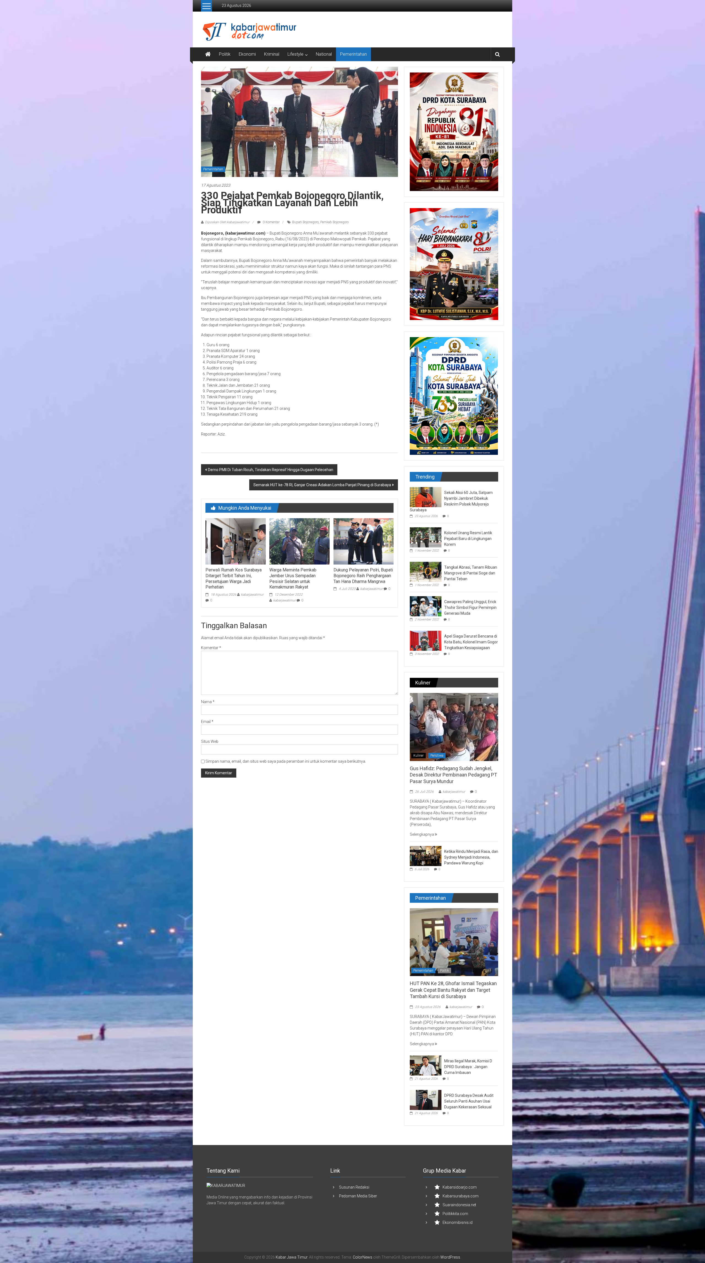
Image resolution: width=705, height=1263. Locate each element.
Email (207, 721)
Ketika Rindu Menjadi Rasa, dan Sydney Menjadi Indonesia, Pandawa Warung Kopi (471, 857)
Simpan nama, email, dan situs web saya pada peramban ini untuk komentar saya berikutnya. (285, 761)
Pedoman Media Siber (358, 1196)
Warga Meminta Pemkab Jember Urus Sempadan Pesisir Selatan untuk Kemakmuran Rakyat (292, 578)
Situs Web (209, 741)
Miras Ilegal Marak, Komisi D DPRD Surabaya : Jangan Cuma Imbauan (468, 1067)
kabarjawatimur (252, 594)
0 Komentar (271, 222)
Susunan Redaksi (354, 1187)
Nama (208, 702)
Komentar (211, 648)
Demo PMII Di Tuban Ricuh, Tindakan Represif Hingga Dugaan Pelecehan (270, 469)
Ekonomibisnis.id (458, 1222)
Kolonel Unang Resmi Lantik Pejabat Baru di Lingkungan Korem (468, 539)
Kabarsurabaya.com (461, 1196)
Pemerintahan (353, 54)
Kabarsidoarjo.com (460, 1187)
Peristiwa (436, 755)
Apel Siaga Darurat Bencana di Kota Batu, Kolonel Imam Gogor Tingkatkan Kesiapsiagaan (471, 642)
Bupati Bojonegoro (305, 222)
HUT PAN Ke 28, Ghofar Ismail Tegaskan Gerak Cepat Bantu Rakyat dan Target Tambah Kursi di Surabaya (453, 989)
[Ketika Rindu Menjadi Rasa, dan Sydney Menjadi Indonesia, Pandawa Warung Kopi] (425, 855)
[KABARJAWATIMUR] (226, 1185)
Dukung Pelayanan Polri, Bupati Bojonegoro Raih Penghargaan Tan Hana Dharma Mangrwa (363, 575)
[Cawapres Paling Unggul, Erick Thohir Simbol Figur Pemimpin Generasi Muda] (425, 606)
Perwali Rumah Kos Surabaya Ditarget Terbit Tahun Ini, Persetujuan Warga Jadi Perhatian (233, 578)
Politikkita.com (455, 1213)
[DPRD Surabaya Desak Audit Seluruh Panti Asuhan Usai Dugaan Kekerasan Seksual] (425, 1099)
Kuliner (418, 755)
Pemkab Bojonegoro (334, 222)
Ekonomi (247, 54)
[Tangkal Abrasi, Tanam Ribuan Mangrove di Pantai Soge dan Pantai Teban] (425, 571)
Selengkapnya (422, 834)
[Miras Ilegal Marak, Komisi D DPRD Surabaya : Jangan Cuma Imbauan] (425, 1065)
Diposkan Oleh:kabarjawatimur (227, 222)
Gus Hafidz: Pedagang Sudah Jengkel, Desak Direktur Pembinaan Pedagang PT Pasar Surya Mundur (453, 774)
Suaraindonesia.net (459, 1205)
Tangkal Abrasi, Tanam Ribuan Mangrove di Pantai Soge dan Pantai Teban (470, 573)
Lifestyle (295, 54)
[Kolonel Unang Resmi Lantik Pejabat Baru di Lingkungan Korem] (425, 537)
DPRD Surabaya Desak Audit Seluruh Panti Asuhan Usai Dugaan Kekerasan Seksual (469, 1101)
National (324, 54)
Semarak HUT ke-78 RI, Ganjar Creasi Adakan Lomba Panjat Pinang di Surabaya (322, 485)
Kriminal (271, 54)
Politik (225, 54)
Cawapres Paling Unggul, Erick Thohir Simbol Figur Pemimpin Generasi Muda (470, 608)
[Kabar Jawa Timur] (208, 54)
